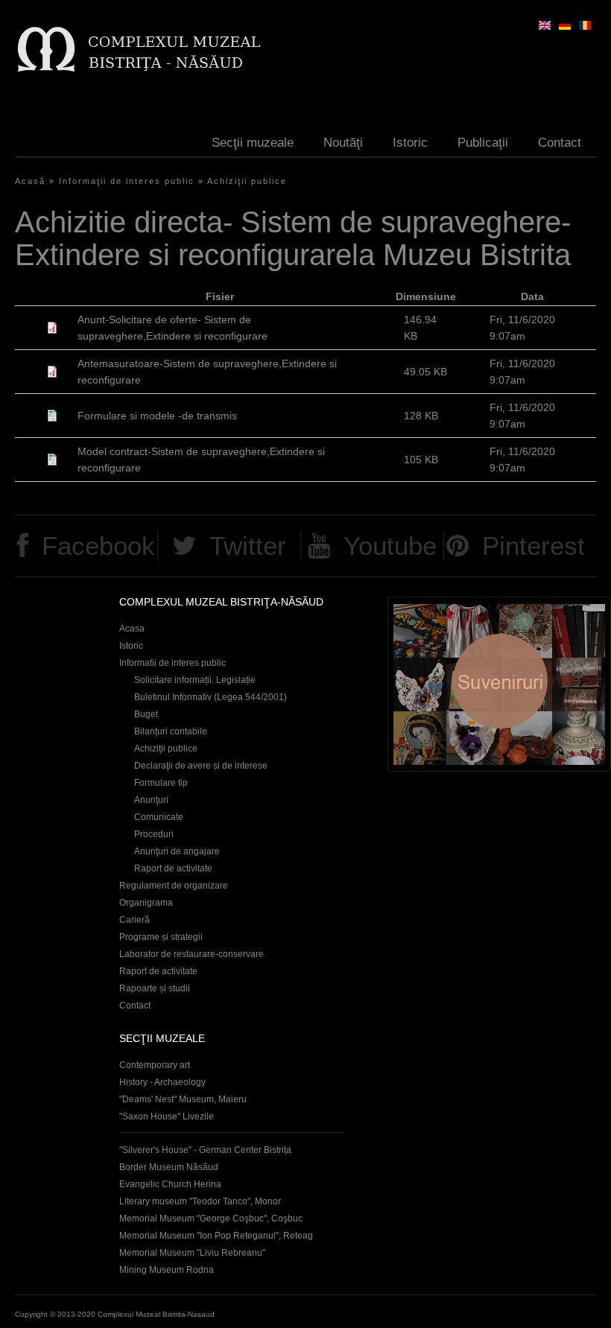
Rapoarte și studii (154, 988)
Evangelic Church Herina (170, 1184)
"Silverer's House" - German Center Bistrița (205, 1150)
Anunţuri (151, 800)
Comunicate (158, 817)
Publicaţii (483, 143)
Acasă (30, 181)
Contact (559, 143)
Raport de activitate (173, 868)
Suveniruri (499, 684)
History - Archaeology (162, 1082)
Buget (146, 714)
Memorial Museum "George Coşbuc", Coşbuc (211, 1218)
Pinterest (533, 545)
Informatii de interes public (172, 663)
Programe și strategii (161, 937)
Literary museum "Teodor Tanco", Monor (200, 1201)
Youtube (390, 545)
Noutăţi (343, 143)
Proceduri (154, 834)
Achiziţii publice (247, 181)
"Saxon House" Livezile (166, 1116)
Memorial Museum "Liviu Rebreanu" (192, 1253)
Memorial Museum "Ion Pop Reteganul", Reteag (216, 1235)
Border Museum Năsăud (168, 1167)
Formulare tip (161, 783)
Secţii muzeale (253, 143)
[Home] (138, 49)
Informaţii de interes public (126, 181)
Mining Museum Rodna (166, 1270)
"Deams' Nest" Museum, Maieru (183, 1099)
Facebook (98, 545)
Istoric (410, 143)
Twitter (247, 545)
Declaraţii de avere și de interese (200, 765)
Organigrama (146, 902)
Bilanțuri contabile (170, 731)
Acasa (132, 628)
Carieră (134, 920)
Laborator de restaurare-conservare (191, 954)
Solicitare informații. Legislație (195, 680)
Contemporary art (154, 1065)
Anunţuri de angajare (177, 851)
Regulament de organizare (173, 885)
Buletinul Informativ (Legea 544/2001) (210, 697)
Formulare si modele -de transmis (157, 416)
